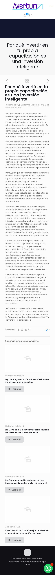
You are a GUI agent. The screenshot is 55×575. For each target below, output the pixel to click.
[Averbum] (27, 6)
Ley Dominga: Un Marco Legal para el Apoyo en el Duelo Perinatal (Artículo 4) (26, 481)
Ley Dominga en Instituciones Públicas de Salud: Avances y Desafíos (27, 381)
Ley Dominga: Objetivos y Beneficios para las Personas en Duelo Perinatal (27, 431)
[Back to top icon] (27, 552)
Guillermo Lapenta (30, 104)
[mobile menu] (50, 6)
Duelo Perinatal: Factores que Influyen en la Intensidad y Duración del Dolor (27, 532)
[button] (48, 568)
